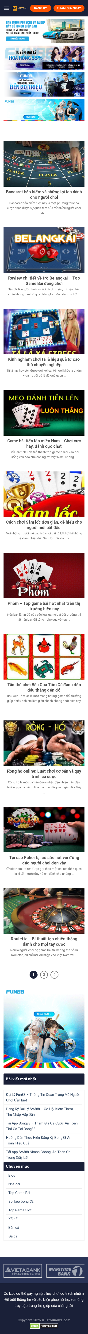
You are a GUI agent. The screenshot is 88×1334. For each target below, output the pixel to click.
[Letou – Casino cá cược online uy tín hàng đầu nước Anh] (19, 8)
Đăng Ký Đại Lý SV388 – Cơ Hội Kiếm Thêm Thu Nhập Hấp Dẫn (39, 1112)
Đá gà (12, 1236)
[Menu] (6, 8)
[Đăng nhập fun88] (44, 110)
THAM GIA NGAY (69, 8)
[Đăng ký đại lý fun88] (44, 31)
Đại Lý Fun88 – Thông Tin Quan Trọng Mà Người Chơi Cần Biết (43, 1097)
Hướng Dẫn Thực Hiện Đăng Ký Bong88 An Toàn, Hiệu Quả (38, 1140)
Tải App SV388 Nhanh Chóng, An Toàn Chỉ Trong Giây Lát (38, 1155)
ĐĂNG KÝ (40, 8)
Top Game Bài (19, 1193)
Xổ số (13, 1219)
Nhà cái (14, 1184)
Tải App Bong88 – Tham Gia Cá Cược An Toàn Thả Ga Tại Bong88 (42, 1126)
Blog (11, 1175)
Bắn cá (13, 1227)
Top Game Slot (19, 1210)
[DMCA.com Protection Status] (44, 1326)
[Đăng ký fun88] (44, 1027)
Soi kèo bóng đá (21, 1201)
